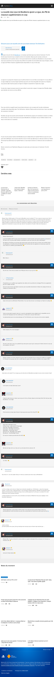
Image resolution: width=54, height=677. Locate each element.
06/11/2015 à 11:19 (9, 457)
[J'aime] (6, 582)
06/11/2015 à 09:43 (9, 297)
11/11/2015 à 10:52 (9, 326)
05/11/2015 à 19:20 (8, 485)
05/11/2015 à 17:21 (9, 232)
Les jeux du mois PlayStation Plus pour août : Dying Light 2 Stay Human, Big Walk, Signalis (39, 580)
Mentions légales (5, 673)
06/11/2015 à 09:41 (9, 506)
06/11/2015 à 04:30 (9, 408)
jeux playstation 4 (17, 159)
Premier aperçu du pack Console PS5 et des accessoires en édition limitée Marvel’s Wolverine (13, 600)
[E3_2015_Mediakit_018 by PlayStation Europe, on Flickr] (27, 71)
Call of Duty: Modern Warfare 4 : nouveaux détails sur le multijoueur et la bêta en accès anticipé (13, 621)
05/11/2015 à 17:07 (8, 214)
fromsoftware (9, 159)
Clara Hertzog (8, 47)
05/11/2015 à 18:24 (9, 279)
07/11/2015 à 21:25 (9, 549)
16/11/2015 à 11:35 (9, 354)
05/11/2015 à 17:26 (9, 267)
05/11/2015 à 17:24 (9, 254)
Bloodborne (17, 55)
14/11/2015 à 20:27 (9, 340)
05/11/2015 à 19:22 (9, 382)
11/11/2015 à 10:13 (9, 309)
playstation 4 (31, 159)
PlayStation (8, 6)
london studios (24, 159)
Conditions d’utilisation (6, 670)
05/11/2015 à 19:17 (8, 471)
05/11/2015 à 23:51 (9, 394)
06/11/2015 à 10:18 (9, 444)
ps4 (35, 159)
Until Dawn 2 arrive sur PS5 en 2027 (9, 580)
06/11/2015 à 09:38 (9, 421)
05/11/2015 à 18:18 (8, 369)
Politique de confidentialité (21, 670)
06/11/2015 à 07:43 (8, 521)
